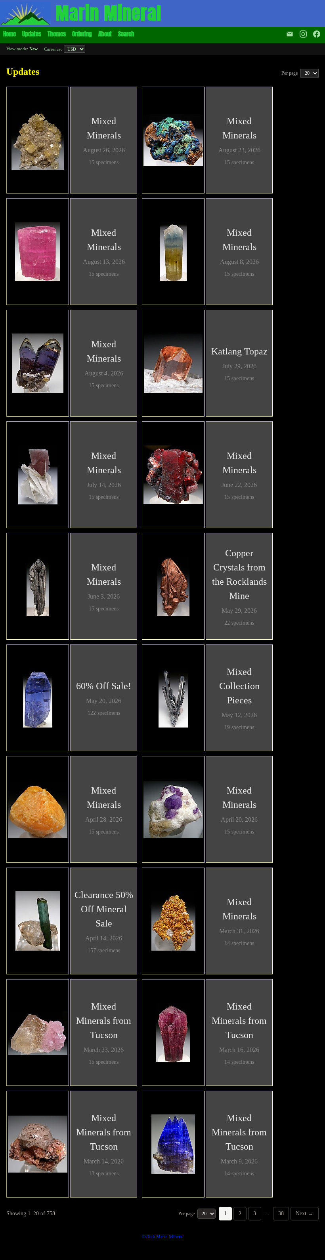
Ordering (82, 33)
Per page (290, 73)
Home (9, 33)
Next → (305, 1213)
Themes (57, 33)
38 (281, 1213)
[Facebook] (317, 34)
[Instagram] (303, 34)
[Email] (289, 34)
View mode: (22, 48)
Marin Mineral (108, 13)
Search (126, 33)
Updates (31, 33)
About (105, 33)
